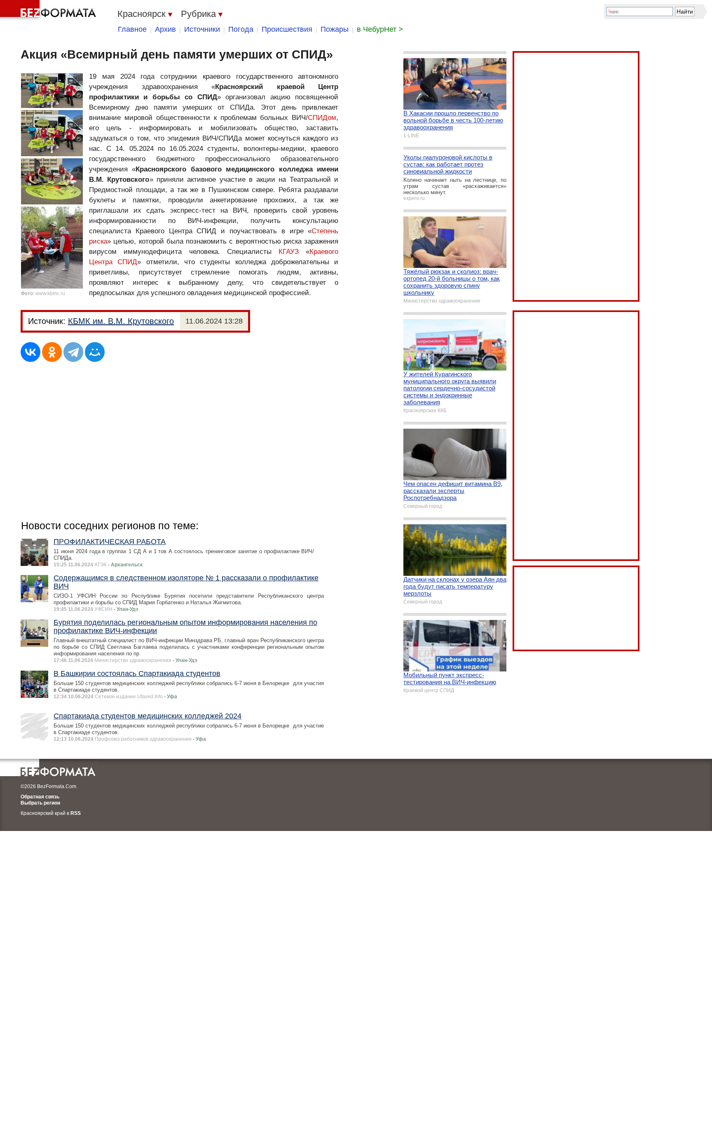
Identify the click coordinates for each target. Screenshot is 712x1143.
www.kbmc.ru (50, 293)
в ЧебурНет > (380, 29)
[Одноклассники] (52, 352)
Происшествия (287, 29)
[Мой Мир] (95, 352)
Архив (165, 29)
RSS (75, 813)
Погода (240, 29)
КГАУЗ (289, 252)
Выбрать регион (40, 803)
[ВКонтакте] (30, 352)
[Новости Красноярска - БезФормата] (49, 10)
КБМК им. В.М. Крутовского (121, 321)
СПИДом (322, 118)
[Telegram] (73, 352)
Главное (132, 29)
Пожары (335, 29)
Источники (202, 29)
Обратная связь (40, 797)
